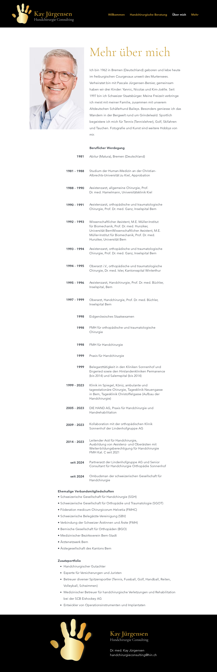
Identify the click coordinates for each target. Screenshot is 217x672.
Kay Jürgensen (53, 14)
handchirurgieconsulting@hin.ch (133, 655)
